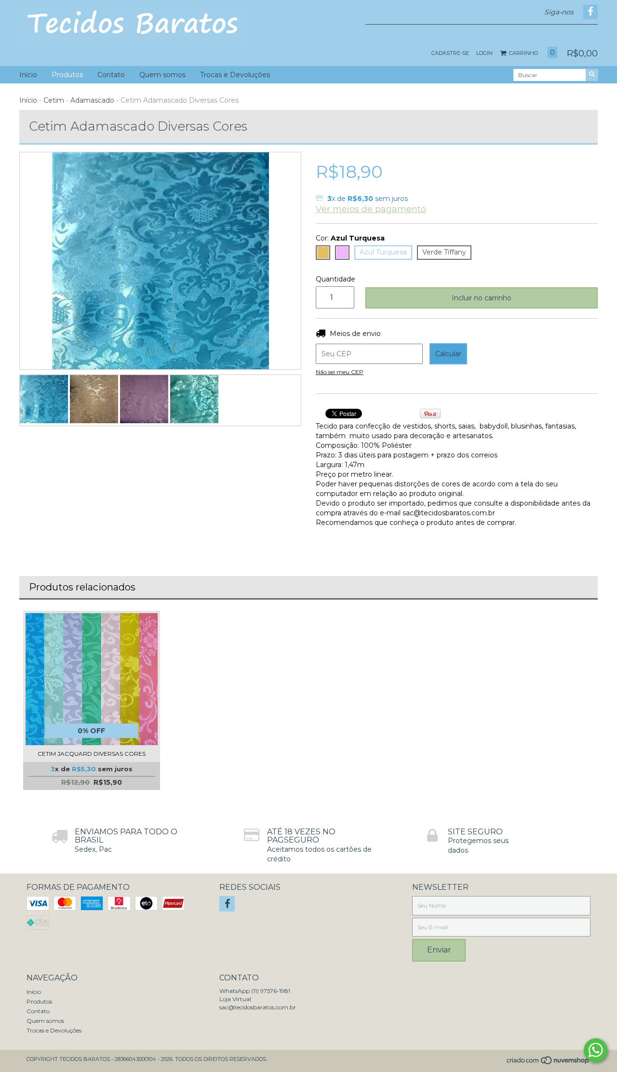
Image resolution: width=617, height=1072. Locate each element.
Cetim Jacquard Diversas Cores (92, 753)
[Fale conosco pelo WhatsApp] (595, 1050)
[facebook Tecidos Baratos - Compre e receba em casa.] (227, 903)
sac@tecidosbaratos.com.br (257, 1007)
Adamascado (92, 100)
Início (28, 74)
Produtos (67, 74)
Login (484, 53)
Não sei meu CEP (339, 371)
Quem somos (162, 74)
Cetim (53, 100)
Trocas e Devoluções (235, 74)
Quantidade (333, 279)
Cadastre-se (450, 53)
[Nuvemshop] (548, 1063)
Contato (111, 74)
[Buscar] (592, 75)
